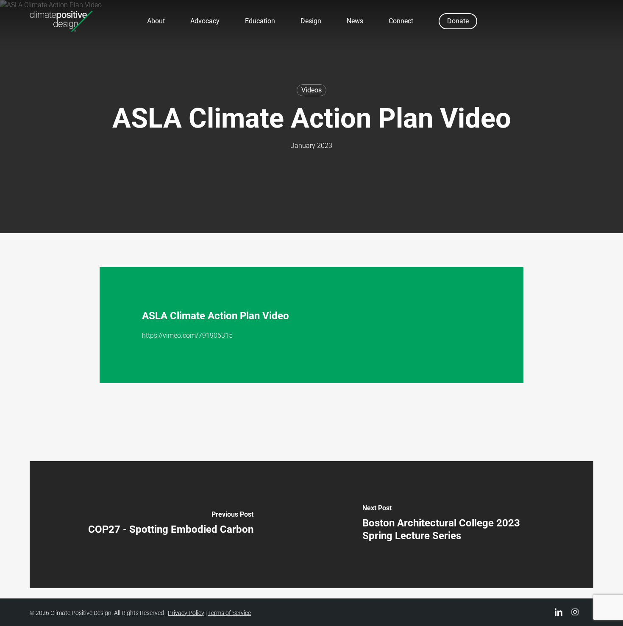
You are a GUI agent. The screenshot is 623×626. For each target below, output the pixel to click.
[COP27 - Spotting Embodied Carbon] (171, 524)
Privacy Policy (186, 612)
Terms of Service (229, 612)
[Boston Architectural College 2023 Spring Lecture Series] (452, 524)
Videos (311, 90)
